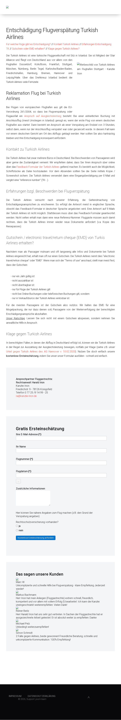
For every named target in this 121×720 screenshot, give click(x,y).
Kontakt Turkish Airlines (66, 44)
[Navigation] (113, 7)
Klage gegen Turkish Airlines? (64, 48)
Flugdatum (23, 471)
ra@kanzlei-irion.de (26, 395)
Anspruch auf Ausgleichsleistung (42, 116)
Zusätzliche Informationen (30, 488)
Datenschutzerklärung (41, 696)
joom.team (40, 699)
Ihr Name (21, 446)
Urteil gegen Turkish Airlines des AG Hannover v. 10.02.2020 (40, 351)
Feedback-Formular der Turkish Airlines (38, 166)
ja (19, 525)
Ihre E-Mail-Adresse (28, 434)
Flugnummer (24, 459)
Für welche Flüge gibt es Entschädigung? (28, 44)
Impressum (15, 696)
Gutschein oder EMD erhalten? (28, 48)
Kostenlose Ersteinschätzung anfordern (36, 538)
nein (21, 530)
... (18, 481)
